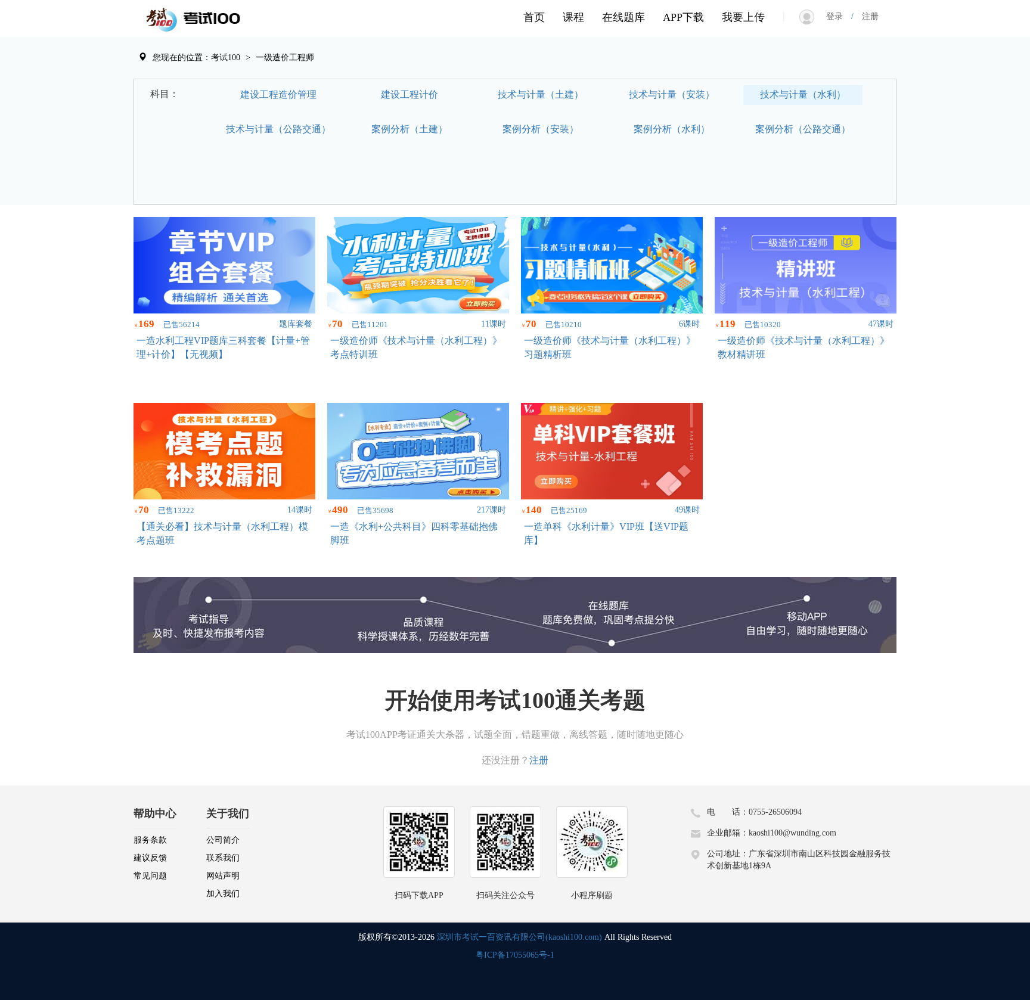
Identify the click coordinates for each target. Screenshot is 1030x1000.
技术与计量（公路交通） (278, 129)
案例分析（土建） (409, 129)
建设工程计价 (409, 94)
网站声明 (223, 875)
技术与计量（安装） (672, 94)
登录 (838, 16)
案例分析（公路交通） (803, 129)
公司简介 (223, 840)
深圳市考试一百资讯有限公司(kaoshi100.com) (519, 937)
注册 (866, 16)
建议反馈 (150, 857)
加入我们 (223, 893)
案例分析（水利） (672, 129)
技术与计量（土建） (541, 94)
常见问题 (150, 875)
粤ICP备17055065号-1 (515, 955)
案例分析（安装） (540, 129)
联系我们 (223, 857)
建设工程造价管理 (278, 94)
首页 (534, 17)
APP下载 (683, 17)
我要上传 (743, 17)
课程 (573, 17)
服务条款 (150, 840)
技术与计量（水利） (803, 94)
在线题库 (623, 17)
